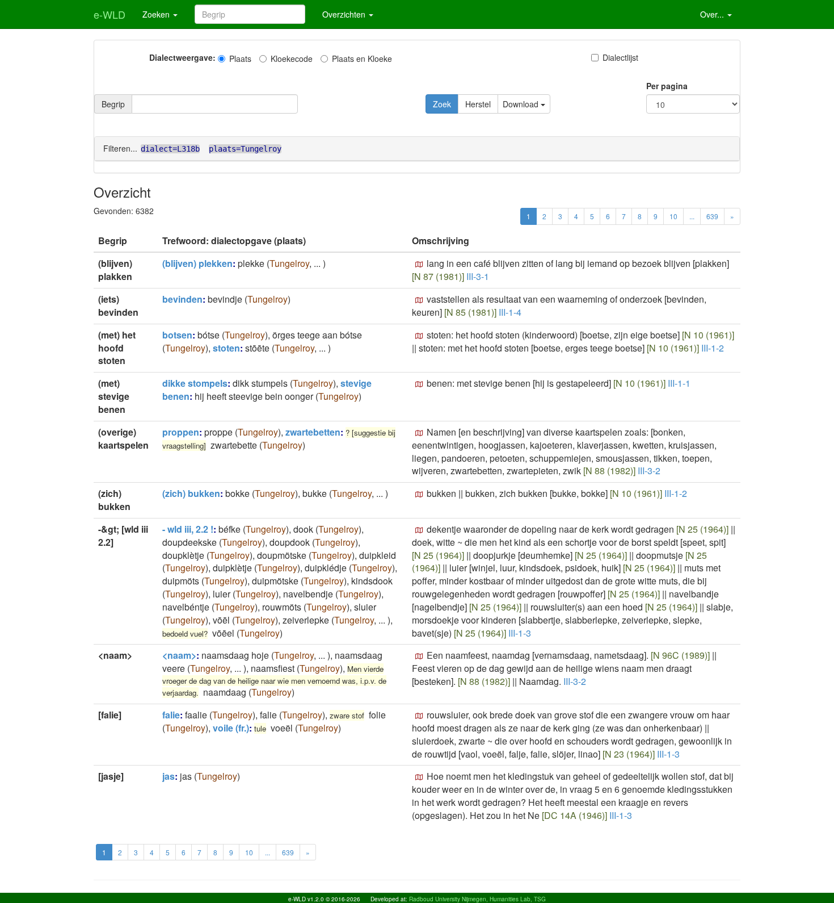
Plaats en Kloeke (362, 58)
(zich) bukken (191, 493)
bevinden (182, 299)
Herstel (478, 104)
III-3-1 (477, 276)
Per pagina (667, 85)
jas (168, 776)
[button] (419, 264)
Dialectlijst (620, 57)
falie (171, 714)
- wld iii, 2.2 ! (187, 529)
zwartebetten (312, 431)
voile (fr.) (231, 727)
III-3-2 (649, 470)
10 (673, 216)
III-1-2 (712, 347)
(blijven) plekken (197, 263)
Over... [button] (713, 14)
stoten (226, 347)
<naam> (179, 655)
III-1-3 (519, 632)
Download (522, 104)
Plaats (240, 58)
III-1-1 (679, 383)
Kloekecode (292, 58)
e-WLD (109, 14)
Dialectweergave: (182, 57)
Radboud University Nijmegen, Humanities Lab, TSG (477, 899)
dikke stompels (195, 383)
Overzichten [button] (345, 14)
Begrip (113, 104)
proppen (180, 431)
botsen (177, 334)
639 (712, 216)
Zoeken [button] (157, 14)
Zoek (442, 104)
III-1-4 (510, 312)
